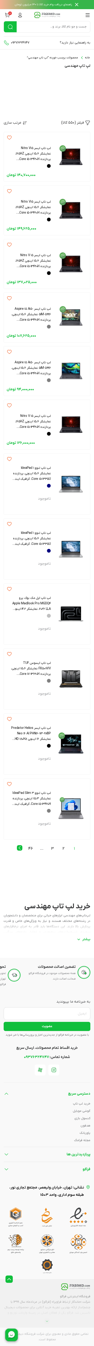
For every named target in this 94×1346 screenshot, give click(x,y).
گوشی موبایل (81, 1111)
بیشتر (86, 939)
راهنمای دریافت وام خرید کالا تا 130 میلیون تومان (43, 4)
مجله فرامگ (82, 1140)
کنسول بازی (82, 1118)
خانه (87, 58)
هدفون (85, 1125)
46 (30, 848)
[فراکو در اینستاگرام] (53, 1069)
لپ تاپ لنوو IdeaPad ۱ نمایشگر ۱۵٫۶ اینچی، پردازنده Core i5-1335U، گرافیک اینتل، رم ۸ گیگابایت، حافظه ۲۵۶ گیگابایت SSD (31, 539)
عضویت (47, 1026)
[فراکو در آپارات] (40, 1069)
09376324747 (20, 43)
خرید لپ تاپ (81, 1104)
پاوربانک (85, 1133)
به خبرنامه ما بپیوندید (73, 1001)
